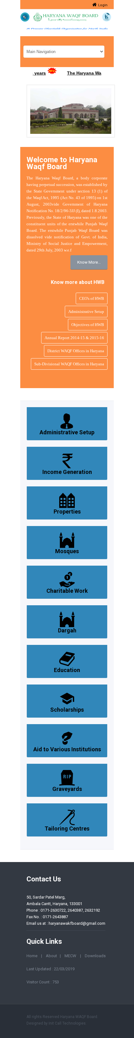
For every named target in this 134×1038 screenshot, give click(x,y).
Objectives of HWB (87, 324)
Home (31, 955)
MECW (70, 955)
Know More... (89, 262)
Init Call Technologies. (68, 1023)
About (51, 955)
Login (103, 5)
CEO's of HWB (91, 298)
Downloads (95, 955)
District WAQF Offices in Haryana (75, 350)
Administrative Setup (86, 311)
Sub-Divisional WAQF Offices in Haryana (69, 364)
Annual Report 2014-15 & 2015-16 (74, 337)
